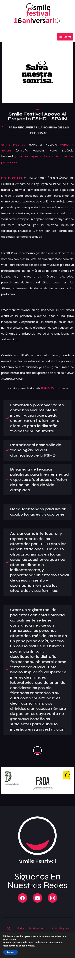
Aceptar (10, 952)
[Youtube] (37, 898)
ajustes (30, 945)
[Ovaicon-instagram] (52, 898)
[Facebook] (22, 898)
